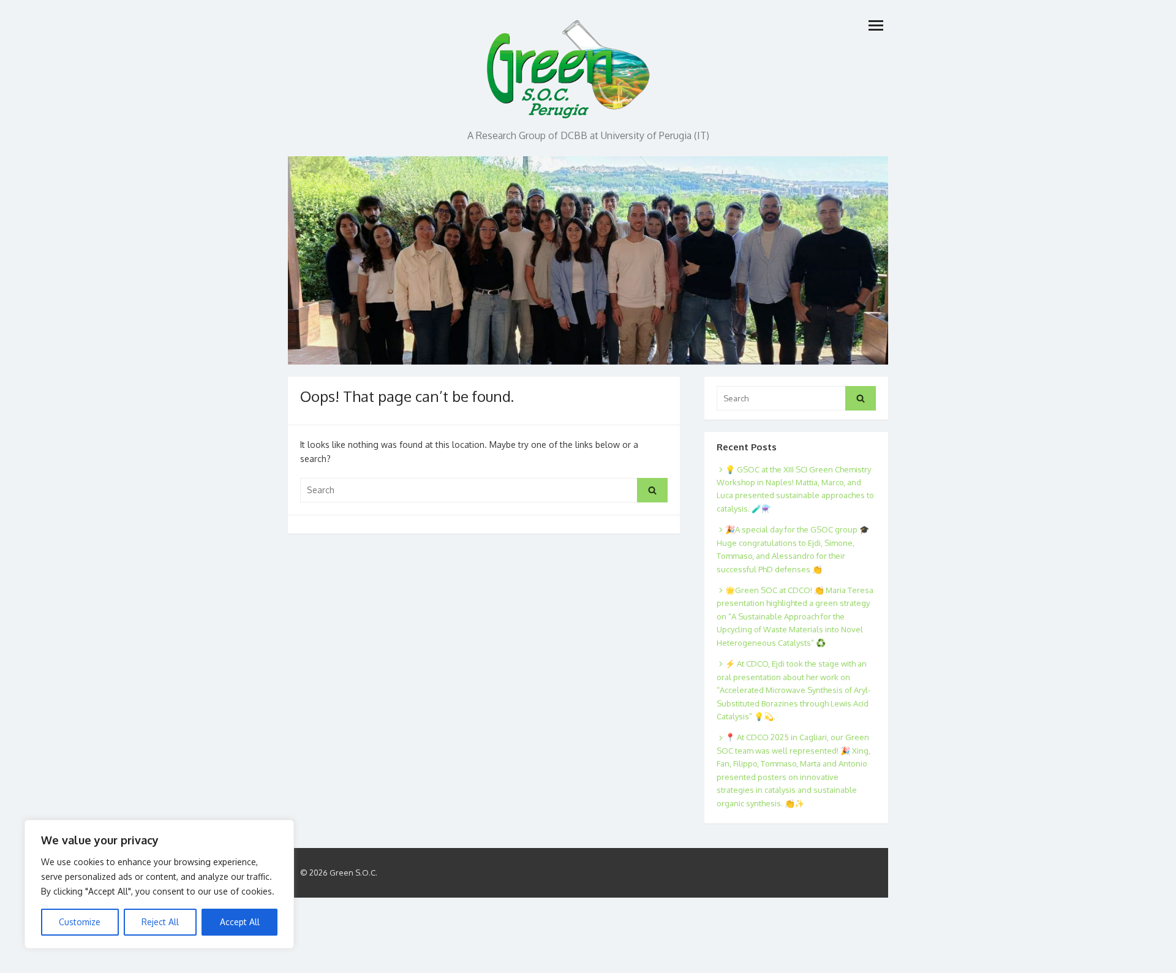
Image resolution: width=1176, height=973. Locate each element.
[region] (159, 884)
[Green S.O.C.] (569, 66)
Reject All (160, 922)
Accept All (240, 922)
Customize (79, 922)
